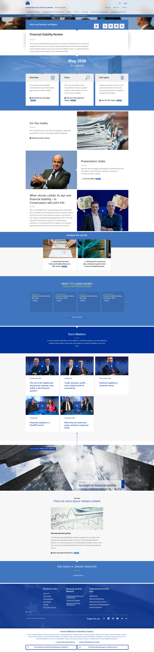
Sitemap (29, 611)
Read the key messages (41, 98)
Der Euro (76, 12)
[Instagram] (113, 618)
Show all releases (77, 317)
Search (119, 3)
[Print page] (96, 26)
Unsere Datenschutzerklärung (65, 642)
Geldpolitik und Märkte (33, 12)
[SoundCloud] (122, 618)
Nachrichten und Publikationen (99, 12)
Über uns (107, 7)
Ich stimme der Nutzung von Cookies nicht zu (102, 647)
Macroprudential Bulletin (63, 553)
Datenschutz (93, 596)
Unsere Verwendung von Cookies (89, 642)
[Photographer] (76, 187)
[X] (104, 618)
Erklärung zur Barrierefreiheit (99, 604)
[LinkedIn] (108, 618)
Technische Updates (73, 600)
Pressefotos (47, 602)
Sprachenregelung (95, 607)
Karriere (124, 7)
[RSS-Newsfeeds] (126, 618)
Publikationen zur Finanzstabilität (62, 15)
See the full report (108, 100)
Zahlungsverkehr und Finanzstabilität (53, 12)
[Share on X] (105, 26)
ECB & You (116, 7)
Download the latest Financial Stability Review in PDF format (60, 264)
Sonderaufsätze (78, 575)
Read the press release (41, 138)
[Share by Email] (122, 26)
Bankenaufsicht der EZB (117, 12)
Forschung (85, 12)
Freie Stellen (47, 596)
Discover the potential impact (74, 99)
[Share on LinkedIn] (116, 26)
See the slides (89, 179)
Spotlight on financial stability (97, 484)
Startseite (28, 15)
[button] (122, 3)
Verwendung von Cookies (97, 601)
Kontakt (45, 604)
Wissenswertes (48, 599)
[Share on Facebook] (110, 26)
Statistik (69, 12)
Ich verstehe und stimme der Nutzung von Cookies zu (51, 647)
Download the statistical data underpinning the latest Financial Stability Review (94, 264)
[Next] (126, 302)
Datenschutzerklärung (96, 599)
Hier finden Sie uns (49, 607)
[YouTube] (117, 618)
